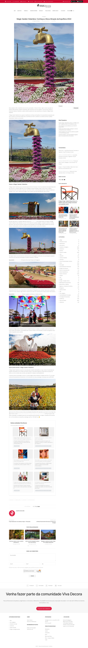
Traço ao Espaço (48, 10)
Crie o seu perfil (48, 623)
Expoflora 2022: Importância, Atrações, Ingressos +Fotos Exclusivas (31, 413)
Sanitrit (46, 631)
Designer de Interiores (33, 10)
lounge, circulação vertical (69, 280)
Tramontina (47, 632)
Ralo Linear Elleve (48, 636)
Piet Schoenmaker (18, 294)
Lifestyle (69, 275)
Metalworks (47, 629)
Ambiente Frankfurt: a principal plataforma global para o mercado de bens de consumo (68, 135)
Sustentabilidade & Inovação (69, 295)
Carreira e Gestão (55, 10)
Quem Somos (29, 620)
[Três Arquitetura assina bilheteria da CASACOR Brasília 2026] (63, 210)
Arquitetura (19, 10)
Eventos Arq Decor (69, 273)
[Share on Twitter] (36, 506)
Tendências (26, 10)
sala (69, 291)
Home (15, 10)
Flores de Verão (18, 260)
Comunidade (16, 1)
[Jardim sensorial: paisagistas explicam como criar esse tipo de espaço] (32, 535)
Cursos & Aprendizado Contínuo (69, 261)
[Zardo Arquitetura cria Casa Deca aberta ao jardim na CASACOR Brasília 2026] (63, 224)
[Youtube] (71, 10)
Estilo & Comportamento (69, 270)
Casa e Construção (49, 1)
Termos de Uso (30, 629)
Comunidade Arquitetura (68, 623)
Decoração (41, 10)
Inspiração (24, 1)
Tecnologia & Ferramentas (69, 296)
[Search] (73, 10)
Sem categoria (69, 293)
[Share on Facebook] (35, 506)
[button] (11, 538)
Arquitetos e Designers (69, 247)
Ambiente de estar (69, 241)
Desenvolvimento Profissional (69, 266)
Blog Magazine (39, 1)
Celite (46, 639)
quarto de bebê (69, 289)
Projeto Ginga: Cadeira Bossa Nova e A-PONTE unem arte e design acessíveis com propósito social (23, 438)
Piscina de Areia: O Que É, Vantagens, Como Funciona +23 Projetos (68, 162)
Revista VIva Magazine (67, 620)
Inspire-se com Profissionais (68, 626)
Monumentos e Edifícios (69, 284)
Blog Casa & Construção (67, 621)
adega (69, 240)
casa (69, 254)
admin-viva (61, 150)
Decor (69, 263)
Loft (69, 277)
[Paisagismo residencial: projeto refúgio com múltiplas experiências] (48, 535)
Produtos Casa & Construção (68, 624)
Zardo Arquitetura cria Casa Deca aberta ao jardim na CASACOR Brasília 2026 (68, 132)
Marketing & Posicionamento (69, 282)
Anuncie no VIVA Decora (31, 621)
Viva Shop (31, 1)
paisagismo (33, 221)
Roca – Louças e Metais (49, 638)
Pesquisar (60, 106)
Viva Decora (8, 1)
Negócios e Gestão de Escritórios (69, 286)
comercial (69, 259)
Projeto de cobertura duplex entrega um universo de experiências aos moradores (22, 483)
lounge (69, 279)
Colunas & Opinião (69, 257)
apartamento (69, 243)
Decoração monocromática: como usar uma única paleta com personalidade (43, 460)
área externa (69, 245)
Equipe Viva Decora (36, 21)
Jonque (60, 167)
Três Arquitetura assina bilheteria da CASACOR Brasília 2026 (21, 460)
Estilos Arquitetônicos (69, 272)
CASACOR (69, 256)
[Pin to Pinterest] (37, 506)
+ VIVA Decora (63, 10)
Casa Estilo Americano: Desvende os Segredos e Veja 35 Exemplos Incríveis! (68, 156)
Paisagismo (69, 288)
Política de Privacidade (31, 627)
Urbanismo (69, 302)
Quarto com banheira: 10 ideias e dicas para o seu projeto (43, 438)
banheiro (69, 250)
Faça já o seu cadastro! (44, 608)
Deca (46, 634)
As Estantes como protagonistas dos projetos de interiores (43, 483)
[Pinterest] (70, 10)
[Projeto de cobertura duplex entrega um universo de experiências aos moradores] (74, 210)
